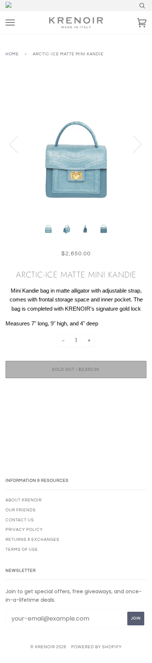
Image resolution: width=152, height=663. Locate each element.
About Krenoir (24, 500)
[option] (76, 143)
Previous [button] (18, 144)
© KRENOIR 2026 (48, 647)
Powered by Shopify (96, 647)
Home (12, 54)
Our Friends (21, 510)
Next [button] (133, 144)
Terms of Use (22, 550)
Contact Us (20, 520)
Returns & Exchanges (32, 540)
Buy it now (76, 392)
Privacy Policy (24, 530)
